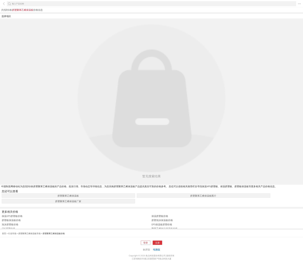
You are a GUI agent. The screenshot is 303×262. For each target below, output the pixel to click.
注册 (157, 242)
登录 (145, 242)
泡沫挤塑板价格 (10, 224)
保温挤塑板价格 (160, 216)
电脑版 (156, 249)
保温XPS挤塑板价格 (12, 216)
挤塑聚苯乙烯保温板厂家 (68, 201)
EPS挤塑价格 (8, 228)
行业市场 (12, 233)
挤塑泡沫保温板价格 (162, 220)
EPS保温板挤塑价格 (162, 224)
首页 (4, 233)
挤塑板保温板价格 (11, 220)
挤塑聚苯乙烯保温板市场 (29, 233)
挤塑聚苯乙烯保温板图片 (203, 195)
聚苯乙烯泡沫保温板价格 (165, 228)
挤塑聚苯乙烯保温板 (68, 195)
